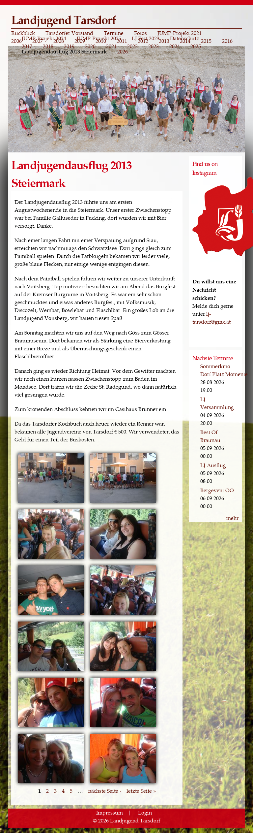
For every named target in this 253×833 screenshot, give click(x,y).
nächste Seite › (104, 790)
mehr (232, 518)
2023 (153, 46)
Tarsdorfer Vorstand (69, 33)
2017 (27, 46)
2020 (90, 46)
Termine (114, 33)
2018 (48, 46)
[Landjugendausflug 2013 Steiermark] (50, 502)
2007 (37, 41)
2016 (227, 41)
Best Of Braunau (210, 436)
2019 (69, 46)
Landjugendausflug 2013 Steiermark (64, 51)
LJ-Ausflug (213, 465)
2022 (132, 46)
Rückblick (23, 33)
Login (145, 812)
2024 (174, 46)
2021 (111, 46)
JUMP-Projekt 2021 (179, 33)
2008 (58, 41)
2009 (79, 41)
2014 (185, 41)
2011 (122, 41)
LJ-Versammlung (217, 403)
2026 (122, 51)
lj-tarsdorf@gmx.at (211, 317)
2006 (16, 41)
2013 (164, 41)
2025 (195, 46)
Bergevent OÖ (217, 490)
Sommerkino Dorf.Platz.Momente (224, 370)
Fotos (140, 33)
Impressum (109, 812)
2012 (143, 41)
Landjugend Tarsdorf (63, 19)
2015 (206, 41)
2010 (101, 41)
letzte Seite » (141, 790)
